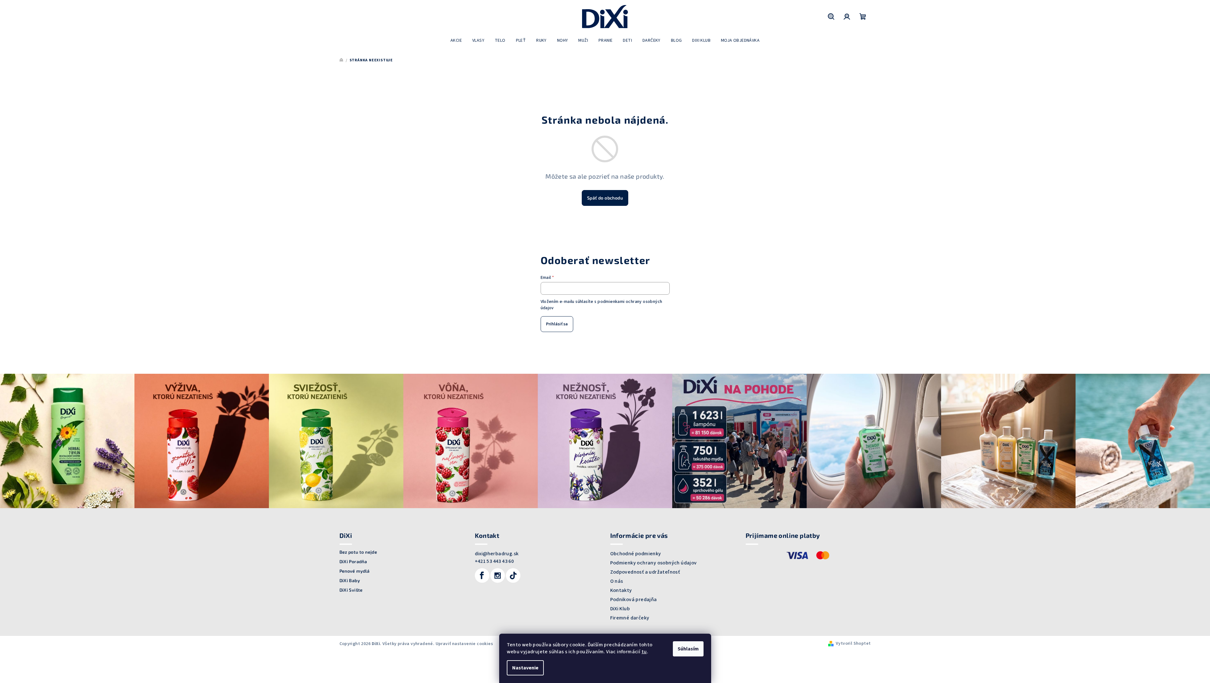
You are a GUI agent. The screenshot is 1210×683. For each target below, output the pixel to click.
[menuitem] (456, 40)
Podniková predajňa (633, 599)
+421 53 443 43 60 (494, 561)
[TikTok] (513, 575)
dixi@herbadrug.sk (497, 553)
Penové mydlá (354, 571)
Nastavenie (525, 667)
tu (644, 651)
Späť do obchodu (605, 197)
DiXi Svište (351, 590)
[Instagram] (497, 575)
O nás (616, 581)
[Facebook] (482, 575)
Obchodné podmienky (635, 553)
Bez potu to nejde (358, 552)
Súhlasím (688, 648)
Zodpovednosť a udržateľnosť (645, 572)
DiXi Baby (349, 580)
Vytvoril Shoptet (853, 643)
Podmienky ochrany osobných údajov (653, 562)
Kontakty (621, 590)
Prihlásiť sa (557, 324)
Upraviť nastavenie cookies (464, 644)
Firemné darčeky (629, 617)
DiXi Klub (620, 608)
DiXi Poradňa (353, 561)
